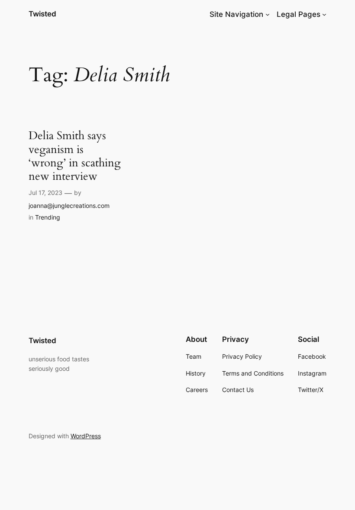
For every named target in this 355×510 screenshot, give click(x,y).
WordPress (86, 436)
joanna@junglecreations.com (69, 205)
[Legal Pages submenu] (324, 14)
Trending (47, 217)
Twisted (42, 14)
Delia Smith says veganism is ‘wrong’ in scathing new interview (75, 156)
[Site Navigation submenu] (267, 14)
